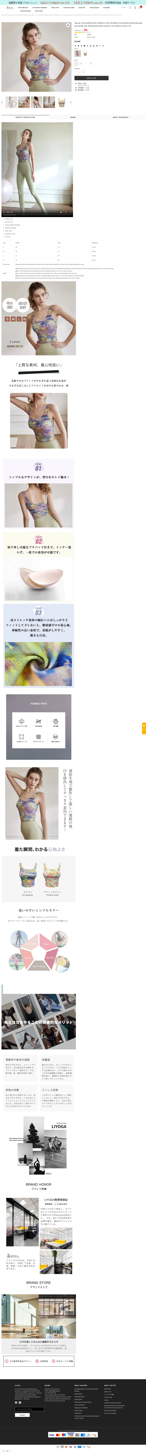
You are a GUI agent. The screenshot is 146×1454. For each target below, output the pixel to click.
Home (3, 15)
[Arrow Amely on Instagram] (20, 1402)
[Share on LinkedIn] (90, 46)
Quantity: (77, 69)
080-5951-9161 (51, 1393)
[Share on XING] (97, 46)
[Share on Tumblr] (81, 46)
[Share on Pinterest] (87, 46)
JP (122, 7)
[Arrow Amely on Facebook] (16, 1402)
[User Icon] (135, 7)
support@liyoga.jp (54, 1391)
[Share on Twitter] (78, 46)
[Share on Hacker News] (100, 46)
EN (124, 7)
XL (90, 63)
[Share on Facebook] (75, 46)
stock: (76, 37)
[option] (36, 57)
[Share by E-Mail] (84, 46)
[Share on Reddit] (94, 46)
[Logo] (10, 7)
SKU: (75, 34)
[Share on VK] (103, 46)
